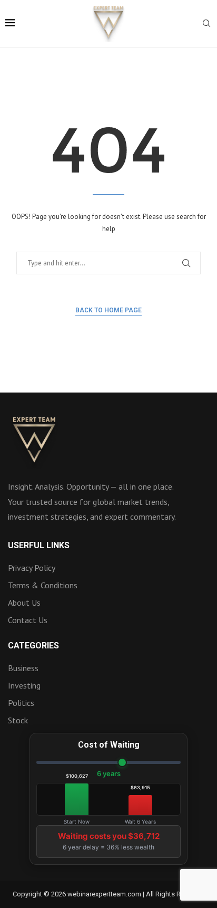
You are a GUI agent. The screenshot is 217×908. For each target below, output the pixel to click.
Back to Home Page (108, 310)
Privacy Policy (31, 567)
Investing (24, 685)
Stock (18, 720)
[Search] (206, 24)
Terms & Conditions (42, 585)
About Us (24, 602)
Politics (21, 703)
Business (23, 668)
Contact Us (27, 620)
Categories (33, 646)
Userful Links (39, 545)
